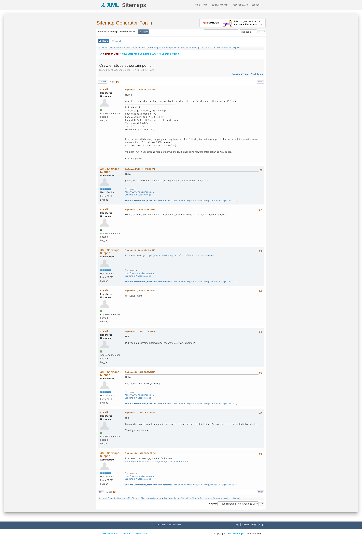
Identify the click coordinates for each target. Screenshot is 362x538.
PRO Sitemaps (201, 5)
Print (260, 82)
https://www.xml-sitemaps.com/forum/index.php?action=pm (157, 461)
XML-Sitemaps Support (109, 170)
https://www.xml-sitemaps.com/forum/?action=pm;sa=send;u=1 (180, 255)
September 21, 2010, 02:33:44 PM (140, 290)
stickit (104, 89)
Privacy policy (110, 534)
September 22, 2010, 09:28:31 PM (140, 372)
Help (237, 525)
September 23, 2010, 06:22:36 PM (140, 412)
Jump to (212, 503)
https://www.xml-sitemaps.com (139, 192)
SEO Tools (257, 5)
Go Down (102, 82)
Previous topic (240, 74)
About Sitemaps (240, 5)
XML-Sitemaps (236, 533)
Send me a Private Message (138, 194)
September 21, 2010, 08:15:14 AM (140, 89)
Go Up (101, 492)
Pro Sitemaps (141, 534)
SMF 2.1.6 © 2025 (158, 525)
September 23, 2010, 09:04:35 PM (140, 453)
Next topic (257, 74)
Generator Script (220, 5)
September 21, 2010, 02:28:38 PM (140, 209)
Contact (126, 534)
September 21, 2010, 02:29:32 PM (140, 250)
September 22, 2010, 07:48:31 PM (140, 331)
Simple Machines (174, 525)
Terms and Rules (248, 525)
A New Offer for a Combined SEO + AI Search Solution (139, 54)
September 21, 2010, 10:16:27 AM (140, 169)
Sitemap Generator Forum (124, 23)
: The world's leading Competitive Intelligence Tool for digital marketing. (181, 200)
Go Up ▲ (262, 525)
